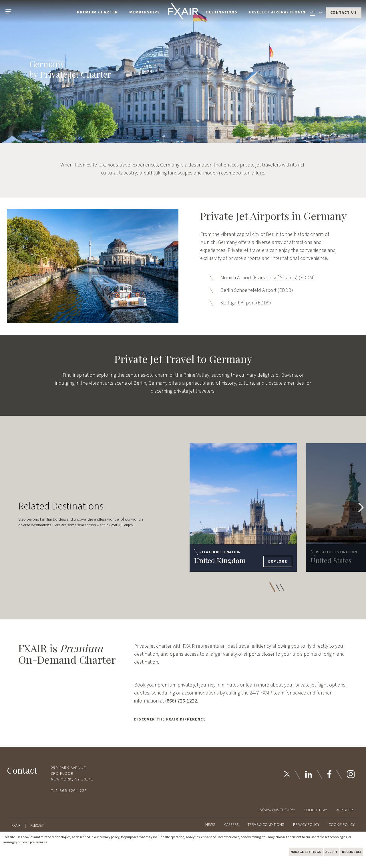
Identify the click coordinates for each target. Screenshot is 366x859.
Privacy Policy (306, 825)
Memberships (144, 12)
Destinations (222, 12)
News (210, 825)
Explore (277, 561)
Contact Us (343, 12)
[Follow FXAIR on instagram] (351, 774)
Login (298, 12)
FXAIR (15, 825)
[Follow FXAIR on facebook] (329, 774)
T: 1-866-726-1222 (69, 791)
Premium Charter (97, 12)
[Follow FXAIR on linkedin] (308, 774)
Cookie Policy (342, 825)
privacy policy (110, 837)
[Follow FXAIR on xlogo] (287, 774)
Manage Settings (306, 852)
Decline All (351, 852)
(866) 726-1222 (181, 701)
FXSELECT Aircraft (270, 12)
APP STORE (345, 810)
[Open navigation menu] (8, 11)
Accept (331, 852)
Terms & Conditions (266, 825)
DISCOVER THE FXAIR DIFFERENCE (170, 719)
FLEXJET (37, 825)
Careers (231, 825)
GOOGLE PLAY (315, 810)
